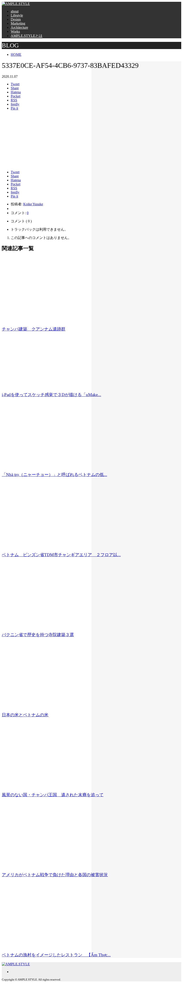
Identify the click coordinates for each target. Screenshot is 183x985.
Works (15, 31)
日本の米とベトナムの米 (25, 714)
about (15, 11)
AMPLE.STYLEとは (26, 36)
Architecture (19, 27)
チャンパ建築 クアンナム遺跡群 (33, 329)
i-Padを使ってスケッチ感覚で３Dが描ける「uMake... (51, 394)
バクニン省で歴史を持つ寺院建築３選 (38, 634)
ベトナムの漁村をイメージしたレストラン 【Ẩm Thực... (56, 955)
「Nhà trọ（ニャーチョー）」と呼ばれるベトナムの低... (54, 474)
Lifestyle (17, 15)
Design (16, 19)
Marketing (18, 23)
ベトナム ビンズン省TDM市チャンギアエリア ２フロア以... (61, 554)
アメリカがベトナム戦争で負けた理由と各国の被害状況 (55, 874)
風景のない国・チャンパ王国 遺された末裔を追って (53, 794)
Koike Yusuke (33, 204)
